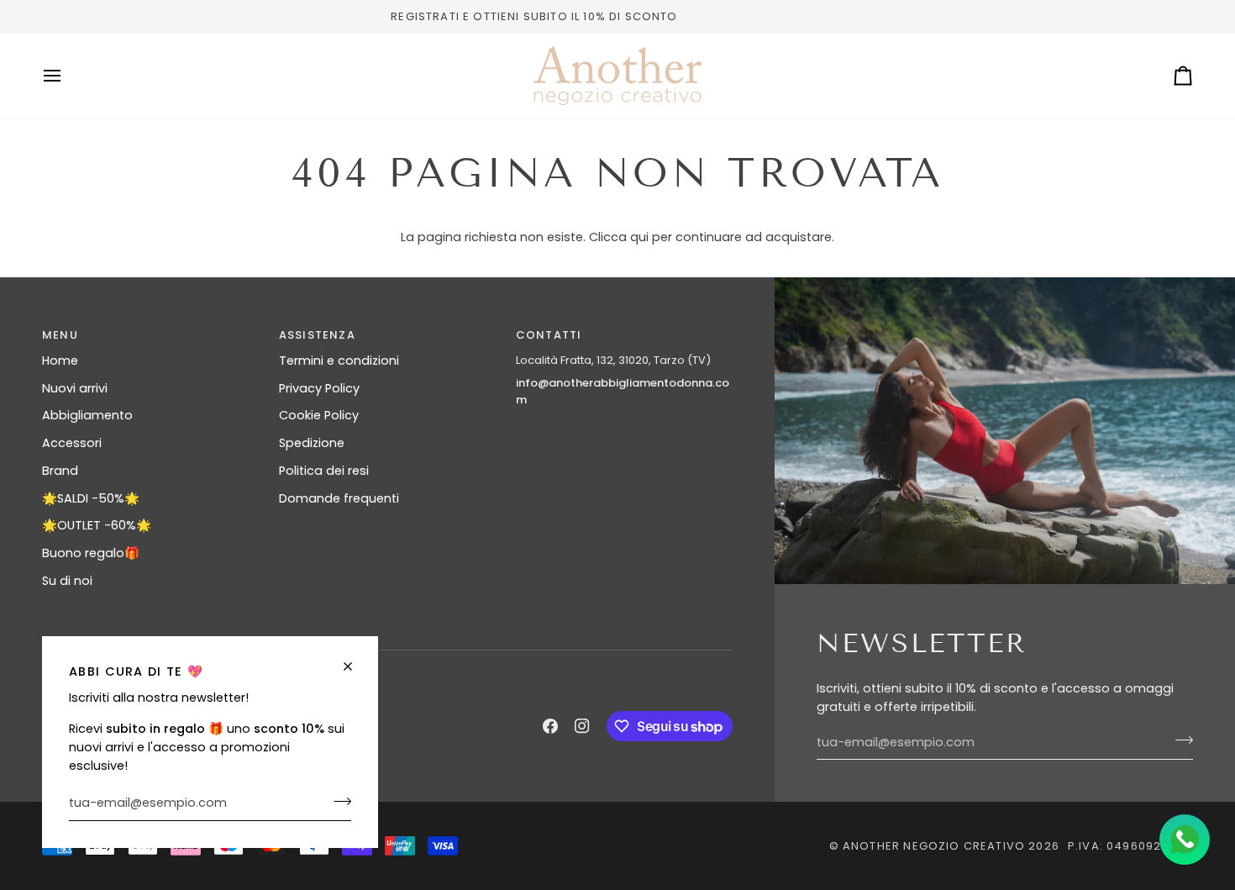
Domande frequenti (339, 498)
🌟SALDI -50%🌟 (90, 498)
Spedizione (311, 442)
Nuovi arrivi (75, 388)
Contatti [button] (548, 335)
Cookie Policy (319, 415)
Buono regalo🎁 (90, 553)
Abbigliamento (87, 415)
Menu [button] (60, 335)
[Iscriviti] (337, 800)
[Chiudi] (355, 666)
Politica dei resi (324, 470)
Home (60, 360)
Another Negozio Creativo (934, 846)
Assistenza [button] (317, 335)
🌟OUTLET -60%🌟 (96, 525)
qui (639, 237)
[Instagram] (582, 726)
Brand (60, 470)
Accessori (72, 442)
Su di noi (67, 580)
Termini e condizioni (339, 360)
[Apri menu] (67, 76)
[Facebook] (550, 726)
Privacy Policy (319, 388)
